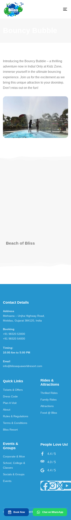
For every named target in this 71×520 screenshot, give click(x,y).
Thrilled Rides (49, 392)
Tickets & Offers (13, 389)
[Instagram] (52, 486)
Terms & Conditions (15, 422)
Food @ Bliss (48, 412)
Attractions (47, 406)
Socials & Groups (13, 474)
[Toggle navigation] (56, 9)
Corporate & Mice (14, 456)
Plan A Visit (10, 402)
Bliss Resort (10, 429)
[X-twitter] (60, 486)
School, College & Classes (14, 465)
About (6, 409)
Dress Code (10, 396)
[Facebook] (45, 486)
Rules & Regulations (15, 416)
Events (7, 481)
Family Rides (48, 399)
